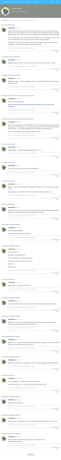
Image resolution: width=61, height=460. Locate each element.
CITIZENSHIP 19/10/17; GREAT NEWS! (11, 57)
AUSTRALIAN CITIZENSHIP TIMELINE (11, 224)
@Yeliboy (10, 363)
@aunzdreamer (12, 192)
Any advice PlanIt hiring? (9, 25)
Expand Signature (55, 50)
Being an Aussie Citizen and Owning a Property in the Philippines (18, 95)
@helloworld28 (12, 150)
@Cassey (14, 230)
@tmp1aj (10, 187)
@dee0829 (11, 63)
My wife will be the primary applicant (12, 433)
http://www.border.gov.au (15, 441)
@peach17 (11, 342)
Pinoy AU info (7, 2)
